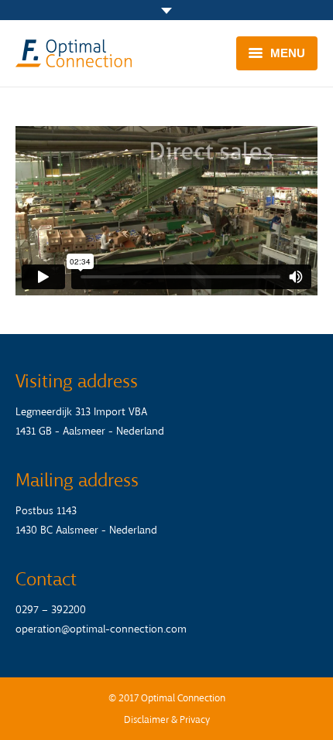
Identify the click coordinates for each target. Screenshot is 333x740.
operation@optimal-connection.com (101, 629)
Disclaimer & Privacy (167, 719)
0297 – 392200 (50, 609)
